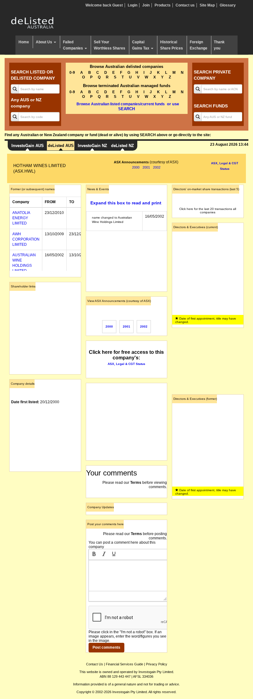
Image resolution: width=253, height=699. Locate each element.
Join (146, 5)
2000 (135, 167)
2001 (146, 167)
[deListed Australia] (32, 22)
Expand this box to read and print (125, 202)
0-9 (72, 72)
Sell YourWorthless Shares (109, 45)
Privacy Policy (156, 664)
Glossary (228, 5)
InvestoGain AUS (27, 145)
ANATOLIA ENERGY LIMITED (21, 218)
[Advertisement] (45, 507)
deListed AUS (61, 145)
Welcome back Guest (104, 5)
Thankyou (219, 45)
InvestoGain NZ (92, 145)
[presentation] (94, 554)
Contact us (185, 5)
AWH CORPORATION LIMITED (25, 239)
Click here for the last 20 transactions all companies (207, 210)
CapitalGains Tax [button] (141, 45)
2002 (156, 167)
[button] (94, 554)
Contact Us (94, 664)
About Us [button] (44, 42)
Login (132, 5)
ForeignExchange (198, 45)
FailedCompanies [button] (73, 45)
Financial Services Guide (124, 664)
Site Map (207, 5)
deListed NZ (122, 145)
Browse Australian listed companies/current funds (121, 104)
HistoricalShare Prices (171, 45)
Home (24, 42)
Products (163, 5)
